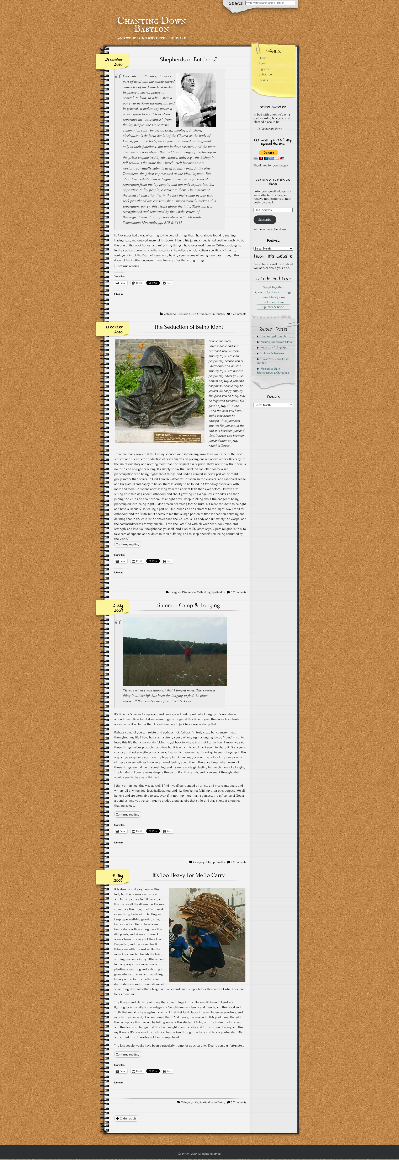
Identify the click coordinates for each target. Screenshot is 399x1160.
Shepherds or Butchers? (188, 59)
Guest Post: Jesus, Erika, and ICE (273, 361)
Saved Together (273, 287)
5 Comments (238, 314)
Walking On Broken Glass (275, 342)
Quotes (264, 69)
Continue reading (127, 266)
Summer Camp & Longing (188, 605)
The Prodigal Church (272, 336)
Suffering (219, 1102)
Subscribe (265, 74)
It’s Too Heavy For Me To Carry (189, 875)
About (263, 63)
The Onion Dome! (273, 302)
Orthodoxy (204, 314)
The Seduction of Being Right (188, 327)
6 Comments (238, 592)
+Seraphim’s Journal (273, 297)
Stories (263, 80)
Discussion (183, 314)
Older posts (128, 1118)
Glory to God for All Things (273, 292)
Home (263, 58)
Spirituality (218, 314)
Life (193, 314)
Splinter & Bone (273, 307)
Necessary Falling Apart (274, 347)
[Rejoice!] (175, 684)
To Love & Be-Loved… (273, 353)
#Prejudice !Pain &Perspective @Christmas (273, 370)
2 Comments (238, 862)
